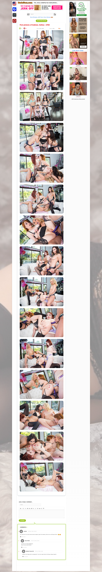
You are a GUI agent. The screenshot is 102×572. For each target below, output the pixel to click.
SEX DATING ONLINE (41, 20)
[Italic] (22, 508)
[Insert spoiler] (44, 508)
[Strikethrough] (26, 508)
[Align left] (28, 508)
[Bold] (20, 508)
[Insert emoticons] (34, 508)
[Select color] (36, 508)
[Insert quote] (40, 508)
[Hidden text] (38, 508)
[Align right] (32, 508)
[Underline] (24, 508)
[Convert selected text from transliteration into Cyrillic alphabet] (42, 508)
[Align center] (30, 508)
